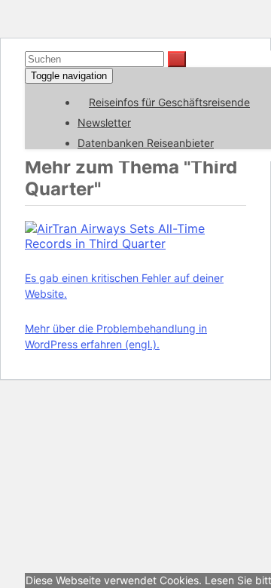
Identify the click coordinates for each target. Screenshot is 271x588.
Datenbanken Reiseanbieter (146, 142)
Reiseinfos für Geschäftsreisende (169, 102)
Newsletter (104, 122)
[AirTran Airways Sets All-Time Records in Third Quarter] (135, 243)
